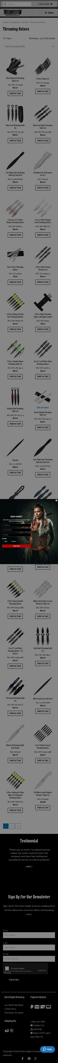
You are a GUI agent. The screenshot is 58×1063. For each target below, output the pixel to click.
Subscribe (16, 546)
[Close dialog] (56, 500)
